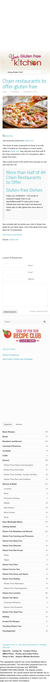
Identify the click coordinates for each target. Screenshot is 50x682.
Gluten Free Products (13, 607)
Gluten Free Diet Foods (13, 550)
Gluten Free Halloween (14, 583)
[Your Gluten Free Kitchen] (25, 65)
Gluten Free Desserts (12, 546)
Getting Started (9, 527)
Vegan (6, 560)
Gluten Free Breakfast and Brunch (17, 531)
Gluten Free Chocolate (14, 470)
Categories (8, 424)
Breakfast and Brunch (12, 441)
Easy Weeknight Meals (12, 522)
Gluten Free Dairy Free (12, 541)
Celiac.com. (29, 141)
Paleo (6, 555)
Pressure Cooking (11, 498)
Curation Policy (30, 651)
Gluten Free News (10, 598)
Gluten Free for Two (11, 569)
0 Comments (15, 92)
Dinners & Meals (10, 484)
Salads (7, 503)
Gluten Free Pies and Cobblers (17, 479)
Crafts (5, 455)
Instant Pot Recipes (11, 621)
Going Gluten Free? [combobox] (15, 72)
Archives (19, 424)
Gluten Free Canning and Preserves (18, 536)
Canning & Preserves (12, 446)
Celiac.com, (15, 151)
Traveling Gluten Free (12, 626)
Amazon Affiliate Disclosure (27, 657)
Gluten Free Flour (10, 565)
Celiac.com (13, 240)
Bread (5, 437)
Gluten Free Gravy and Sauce (15, 574)
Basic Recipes (9, 432)
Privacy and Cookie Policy (27, 654)
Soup (6, 517)
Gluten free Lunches (12, 593)
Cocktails (7, 451)
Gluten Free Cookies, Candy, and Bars (20, 474)
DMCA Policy (8, 654)
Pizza (6, 493)
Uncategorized (9, 631)
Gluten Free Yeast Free (12, 612)
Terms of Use (8, 657)
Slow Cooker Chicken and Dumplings (18, 359)
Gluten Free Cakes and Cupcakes (18, 465)
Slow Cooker (9, 512)
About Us (6, 651)
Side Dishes (9, 508)
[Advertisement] (25, 25)
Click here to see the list (12, 235)
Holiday (6, 617)
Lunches (8, 489)
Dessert (6, 460)
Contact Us (17, 651)
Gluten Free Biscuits (11, 355)
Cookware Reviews (12, 602)
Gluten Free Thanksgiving (15, 588)
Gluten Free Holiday (11, 579)
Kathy (5, 92)
